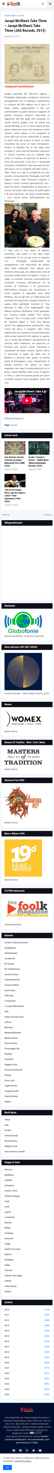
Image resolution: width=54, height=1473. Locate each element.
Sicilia (7, 1265)
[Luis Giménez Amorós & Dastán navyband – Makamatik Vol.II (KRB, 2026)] (15, 448)
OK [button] (7, 1467)
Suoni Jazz (9, 1080)
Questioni (8, 1059)
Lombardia (9, 1217)
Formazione (10, 1001)
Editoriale (8, 995)
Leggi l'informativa (22, 1461)
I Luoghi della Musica (14, 1006)
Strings (7, 1075)
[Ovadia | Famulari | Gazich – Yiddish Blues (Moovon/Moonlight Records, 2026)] (39, 448)
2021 (27, 1368)
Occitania (8, 1233)
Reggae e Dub (10, 1064)
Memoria (8, 1027)
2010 (27, 1309)
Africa (7, 1119)
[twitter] (33, 1450)
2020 (27, 1362)
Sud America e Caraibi (14, 1151)
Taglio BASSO (10, 1085)
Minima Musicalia (12, 1032)
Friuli (6, 1201)
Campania (9, 1185)
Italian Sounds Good (13, 1017)
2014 (27, 1331)
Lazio (7, 1206)
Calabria (8, 1180)
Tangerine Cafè (11, 1091)
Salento (8, 1254)
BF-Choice (9, 964)
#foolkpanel (10, 948)
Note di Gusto (10, 1043)
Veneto (7, 1291)
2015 (27, 1336)
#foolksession (11, 953)
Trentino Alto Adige (13, 1275)
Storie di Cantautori (13, 1070)
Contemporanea (12, 979)
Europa (20, 15)
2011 (27, 1315)
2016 (27, 1341)
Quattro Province (12, 1249)
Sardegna (9, 1259)
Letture (7, 1022)
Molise (7, 1228)
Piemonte (8, 1238)
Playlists (8, 1054)
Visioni (7, 1101)
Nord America (10, 1141)
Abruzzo (8, 1169)
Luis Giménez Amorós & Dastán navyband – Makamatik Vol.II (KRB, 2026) (14, 461)
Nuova (6, 514)
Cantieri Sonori (11, 974)
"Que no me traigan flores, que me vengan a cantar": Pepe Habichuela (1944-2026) (14, 495)
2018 (27, 1352)
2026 (27, 1394)
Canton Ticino (10, 1191)
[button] (3, 3)
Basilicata (9, 1175)
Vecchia (47, 514)
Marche (8, 1222)
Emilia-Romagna (12, 1196)
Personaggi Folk (12, 1048)
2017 (27, 1346)
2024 (27, 1384)
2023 (27, 1378)
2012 (27, 1320)
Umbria (7, 1281)
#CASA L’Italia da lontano (16, 942)
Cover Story (9, 990)
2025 (27, 1389)
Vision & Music (11, 1096)
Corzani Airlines (11, 985)
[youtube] (40, 1450)
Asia (6, 1125)
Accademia (9, 958)
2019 (27, 1357)
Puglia (7, 1244)
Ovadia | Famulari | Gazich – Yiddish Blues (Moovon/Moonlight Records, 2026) (38, 461)
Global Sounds (11, 1135)
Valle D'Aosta (10, 1286)
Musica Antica (11, 1038)
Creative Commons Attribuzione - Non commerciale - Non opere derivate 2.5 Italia (27, 1439)
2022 (27, 1373)
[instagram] (27, 1450)
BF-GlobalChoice (12, 969)
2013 (27, 1325)
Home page (9, 15)
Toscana (8, 1270)
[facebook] (13, 1450)
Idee (6, 1011)
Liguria (7, 1212)
